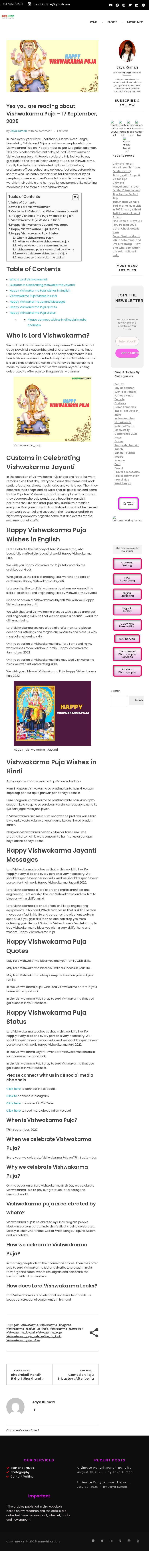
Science (119, 460)
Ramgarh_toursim (126, 445)
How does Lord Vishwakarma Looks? (41, 257)
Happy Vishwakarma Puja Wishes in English (42, 216)
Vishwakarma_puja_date (23, 1340)
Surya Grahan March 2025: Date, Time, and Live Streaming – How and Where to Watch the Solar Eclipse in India (127, 245)
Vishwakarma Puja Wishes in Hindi (35, 220)
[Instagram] (123, 5)
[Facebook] (117, 5)
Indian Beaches (124, 418)
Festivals (62, 131)
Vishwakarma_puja (49, 1332)
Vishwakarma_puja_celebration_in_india (33, 1336)
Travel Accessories (127, 472)
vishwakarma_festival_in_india (27, 1329)
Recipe (118, 456)
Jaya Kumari (18, 131)
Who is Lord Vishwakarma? (30, 207)
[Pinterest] (143, 5)
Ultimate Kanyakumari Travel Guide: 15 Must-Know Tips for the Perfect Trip (126, 190)
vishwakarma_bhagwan (55, 1325)
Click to (11, 1096)
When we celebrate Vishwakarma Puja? (43, 241)
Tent (117, 464)
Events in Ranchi (125, 392)
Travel (118, 468)
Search (115, 691)
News (118, 437)
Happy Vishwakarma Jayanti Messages (39, 225)
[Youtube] (110, 5)
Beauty (119, 384)
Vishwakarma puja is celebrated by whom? (46, 249)
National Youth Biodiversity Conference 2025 (126, 430)
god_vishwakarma (26, 1325)
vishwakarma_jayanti (20, 1332)
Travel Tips (121, 479)
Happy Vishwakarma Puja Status (35, 233)
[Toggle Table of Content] (74, 197)
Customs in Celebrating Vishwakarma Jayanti (44, 211)
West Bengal (122, 483)
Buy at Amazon (124, 388)
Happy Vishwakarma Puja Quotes (35, 229)
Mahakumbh (122, 422)
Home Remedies (125, 407)
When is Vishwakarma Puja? (35, 238)
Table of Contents (23, 202)
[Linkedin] (137, 5)
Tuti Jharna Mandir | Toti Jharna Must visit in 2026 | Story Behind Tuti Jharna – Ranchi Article (127, 209)
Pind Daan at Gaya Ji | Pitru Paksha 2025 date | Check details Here (127, 226)
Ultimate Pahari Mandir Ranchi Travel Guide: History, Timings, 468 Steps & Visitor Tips (126, 171)
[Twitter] (130, 5)
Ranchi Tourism (124, 453)
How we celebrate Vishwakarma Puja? (42, 253)
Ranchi (118, 449)
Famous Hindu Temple (123, 397)
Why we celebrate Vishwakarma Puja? (42, 245)
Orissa (118, 441)
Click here (13, 1089)
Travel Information (126, 476)
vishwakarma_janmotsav (66, 1329)
